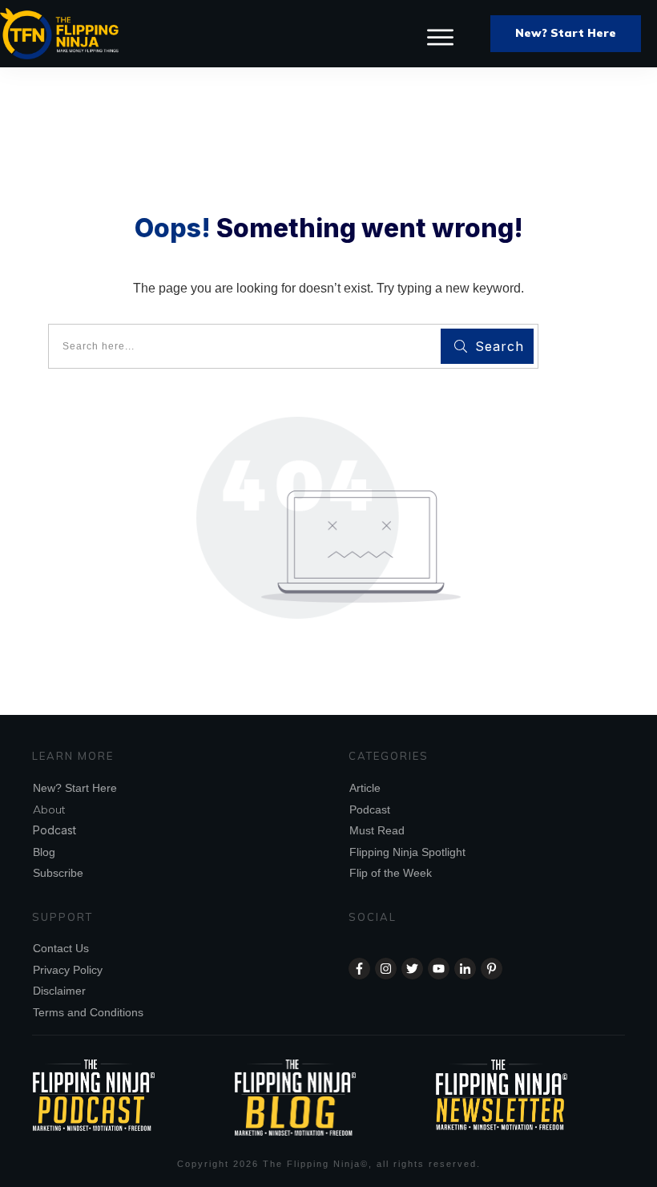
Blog (44, 852)
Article (365, 787)
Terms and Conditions (88, 1012)
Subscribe (58, 872)
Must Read (377, 830)
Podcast (54, 830)
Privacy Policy (68, 969)
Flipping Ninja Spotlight (407, 852)
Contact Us (61, 948)
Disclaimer (59, 990)
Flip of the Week (390, 872)
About (49, 809)
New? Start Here (75, 787)
